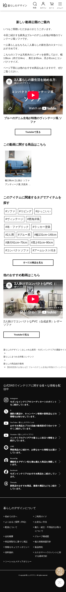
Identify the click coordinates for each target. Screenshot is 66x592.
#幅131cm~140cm (45, 234)
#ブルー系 (24, 234)
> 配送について (11, 527)
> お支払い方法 (41, 522)
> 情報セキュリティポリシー (17, 547)
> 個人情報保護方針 (43, 541)
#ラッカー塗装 (41, 226)
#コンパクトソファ (17, 250)
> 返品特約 (39, 547)
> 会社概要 (9, 536)
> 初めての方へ (11, 516)
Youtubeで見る (33, 132)
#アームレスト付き (44, 250)
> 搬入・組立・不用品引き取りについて (48, 529)
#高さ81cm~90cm (42, 242)
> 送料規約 (9, 552)
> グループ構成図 (42, 536)
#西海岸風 (33, 219)
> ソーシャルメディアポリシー (18, 561)
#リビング (25, 211)
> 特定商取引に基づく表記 (16, 541)
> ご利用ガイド (41, 516)
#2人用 (9, 234)
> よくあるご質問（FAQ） (16, 522)
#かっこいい (43, 211)
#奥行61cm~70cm (16, 242)
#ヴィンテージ (14, 219)
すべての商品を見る (33, 262)
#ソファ (10, 211)
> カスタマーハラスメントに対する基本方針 (48, 554)
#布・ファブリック (17, 226)
